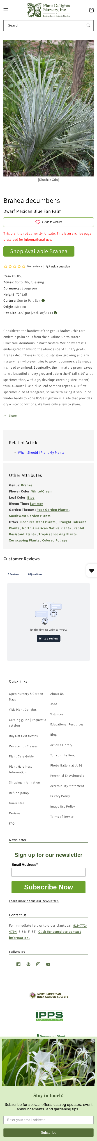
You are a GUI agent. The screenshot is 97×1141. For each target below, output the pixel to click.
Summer (36, 503)
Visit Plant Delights (23, 710)
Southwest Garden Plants (30, 516)
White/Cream (42, 491)
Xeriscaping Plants (24, 540)
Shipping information (24, 782)
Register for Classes (23, 746)
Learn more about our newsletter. (34, 901)
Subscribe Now (48, 887)
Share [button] (13, 416)
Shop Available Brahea (39, 251)
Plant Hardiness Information (20, 769)
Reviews (15, 813)
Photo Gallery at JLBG (66, 765)
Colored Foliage (54, 540)
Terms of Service (62, 817)
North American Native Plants (46, 528)
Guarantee (16, 803)
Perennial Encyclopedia (67, 776)
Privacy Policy (60, 796)
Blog (53, 734)
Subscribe (48, 1132)
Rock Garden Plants (53, 509)
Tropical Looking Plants (58, 534)
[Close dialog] (93, 1040)
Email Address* (25, 865)
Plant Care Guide (21, 756)
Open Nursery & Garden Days (26, 696)
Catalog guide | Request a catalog (27, 722)
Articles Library (61, 745)
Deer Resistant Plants (38, 522)
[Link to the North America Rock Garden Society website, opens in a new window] (48, 997)
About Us (57, 694)
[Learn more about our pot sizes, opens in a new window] (55, 313)
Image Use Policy (62, 806)
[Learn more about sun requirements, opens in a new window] (43, 301)
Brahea (27, 485)
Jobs (53, 704)
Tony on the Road (63, 755)
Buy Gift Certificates (23, 736)
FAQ (12, 823)
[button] (6, 10)
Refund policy (19, 793)
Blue (30, 497)
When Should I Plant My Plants (41, 452)
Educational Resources (67, 724)
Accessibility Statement (67, 786)
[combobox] (48, 25)
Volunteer (57, 714)
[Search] (88, 25)
